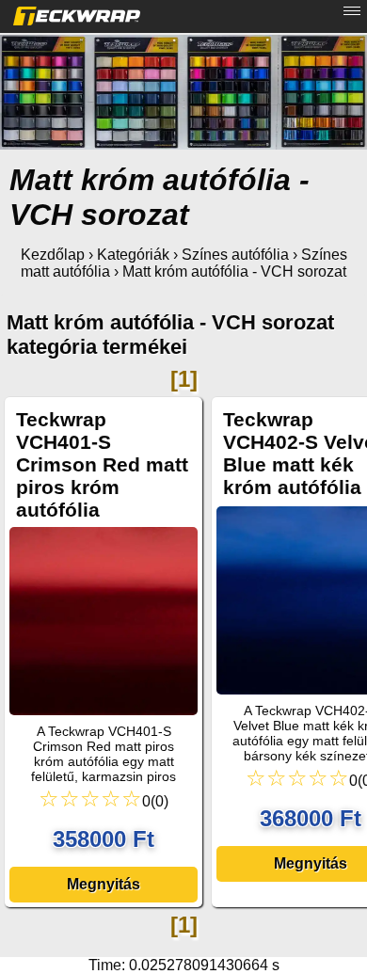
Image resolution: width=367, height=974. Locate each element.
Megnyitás (103, 884)
